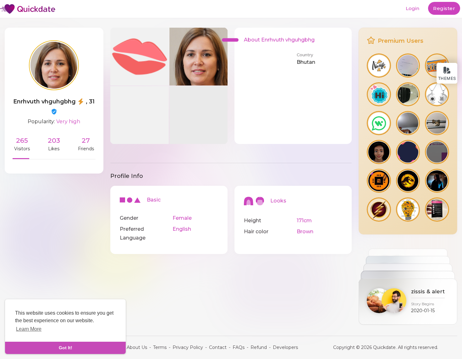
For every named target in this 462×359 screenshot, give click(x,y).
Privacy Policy (188, 347)
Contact (218, 347)
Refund (258, 347)
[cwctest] (437, 152)
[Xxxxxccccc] (408, 123)
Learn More (28, 329)
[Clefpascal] (408, 152)
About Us (137, 347)
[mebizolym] (437, 181)
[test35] (379, 123)
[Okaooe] (437, 94)
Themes (447, 78)
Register (444, 8)
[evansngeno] (379, 152)
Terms (160, 347)
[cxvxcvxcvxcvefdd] (408, 209)
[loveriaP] (379, 209)
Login (412, 8)
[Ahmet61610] (408, 181)
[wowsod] (379, 181)
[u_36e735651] (379, 65)
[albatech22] (408, 65)
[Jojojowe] (437, 123)
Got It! (65, 347)
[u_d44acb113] (408, 94)
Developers (285, 347)
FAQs (239, 347)
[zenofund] (379, 94)
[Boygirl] (437, 209)
